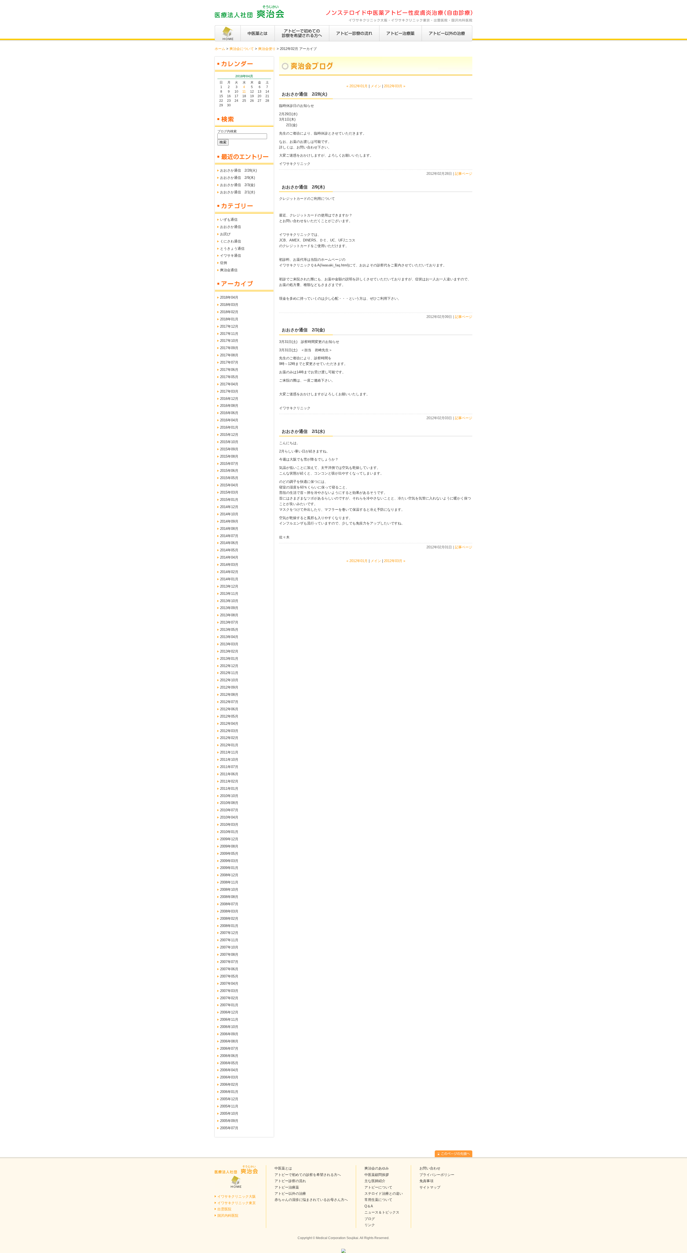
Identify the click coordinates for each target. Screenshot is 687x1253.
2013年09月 (229, 608)
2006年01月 (229, 1092)
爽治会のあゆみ (376, 1168)
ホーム (220, 49)
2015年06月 (229, 471)
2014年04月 (229, 557)
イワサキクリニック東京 (236, 1203)
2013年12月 (229, 586)
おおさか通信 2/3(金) (237, 185)
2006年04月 (229, 1070)
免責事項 (426, 1181)
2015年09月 (229, 449)
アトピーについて (378, 1187)
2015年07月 (229, 464)
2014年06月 (229, 543)
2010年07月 (229, 810)
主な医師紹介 (374, 1181)
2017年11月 (229, 334)
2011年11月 (229, 752)
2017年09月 (229, 348)
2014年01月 (229, 579)
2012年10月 (229, 680)
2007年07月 (229, 962)
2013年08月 (229, 615)
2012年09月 (229, 687)
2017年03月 (229, 391)
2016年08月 (229, 406)
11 (244, 91)
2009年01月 (229, 868)
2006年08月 (229, 1041)
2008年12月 (229, 875)
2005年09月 (229, 1121)
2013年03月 (229, 644)
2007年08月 (229, 955)
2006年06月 (229, 1056)
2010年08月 (229, 803)
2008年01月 (229, 926)
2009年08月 (229, 846)
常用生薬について (378, 1200)
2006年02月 (229, 1084)
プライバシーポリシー (436, 1175)
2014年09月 (229, 521)
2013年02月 (229, 651)
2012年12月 (229, 666)
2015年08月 (229, 456)
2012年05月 (229, 716)
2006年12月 (229, 1012)
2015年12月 (229, 435)
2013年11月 (229, 594)
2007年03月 (229, 991)
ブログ (369, 1219)
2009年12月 (229, 839)
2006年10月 (229, 1027)
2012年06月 (229, 709)
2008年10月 (229, 890)
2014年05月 (229, 550)
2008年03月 (229, 911)
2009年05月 (229, 854)
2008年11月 (229, 882)
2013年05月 (229, 630)
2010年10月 (229, 796)
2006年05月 (229, 1063)
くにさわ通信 (230, 241)
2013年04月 (229, 637)
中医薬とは (283, 1168)
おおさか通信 (230, 227)
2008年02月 (229, 919)
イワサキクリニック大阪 (236, 1196)
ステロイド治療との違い (383, 1194)
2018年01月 (229, 319)
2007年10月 (229, 947)
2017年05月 (229, 377)
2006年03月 (229, 1077)
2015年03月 (229, 492)
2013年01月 (229, 659)
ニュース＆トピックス (381, 1212)
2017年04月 (229, 384)
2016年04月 (229, 420)
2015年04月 (229, 485)
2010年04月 (229, 817)
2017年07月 (229, 362)
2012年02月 (229, 738)
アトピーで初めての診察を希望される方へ (308, 1175)
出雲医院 (224, 1209)
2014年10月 (229, 514)
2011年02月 (229, 781)
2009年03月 (229, 861)
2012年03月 (229, 731)
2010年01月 (229, 832)
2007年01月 (229, 1005)
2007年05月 (229, 976)
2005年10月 (229, 1113)
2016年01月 (229, 427)
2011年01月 (229, 789)
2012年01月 (229, 745)
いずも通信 (228, 220)
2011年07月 (229, 767)
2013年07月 (229, 622)
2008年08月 (229, 897)
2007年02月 (229, 998)
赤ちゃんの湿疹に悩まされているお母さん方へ (311, 1200)
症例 (223, 263)
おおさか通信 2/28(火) (238, 170)
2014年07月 (229, 536)
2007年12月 (229, 933)
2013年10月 (229, 601)
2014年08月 (229, 529)
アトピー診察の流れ (290, 1181)
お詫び (225, 234)
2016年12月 (229, 399)
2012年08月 (229, 695)
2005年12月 (229, 1099)
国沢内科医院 (227, 1216)
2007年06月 (229, 969)
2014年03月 (229, 565)
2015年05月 (229, 478)
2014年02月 (229, 572)
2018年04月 (229, 297)
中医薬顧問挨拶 (376, 1175)
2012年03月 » (394, 86)
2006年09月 (229, 1034)
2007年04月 (229, 984)
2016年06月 (229, 413)
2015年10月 (229, 442)
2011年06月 (229, 774)
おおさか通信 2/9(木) (237, 178)
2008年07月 (229, 904)
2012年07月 (229, 702)
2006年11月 (229, 1019)
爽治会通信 (228, 270)
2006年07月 (229, 1048)
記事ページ (463, 174)
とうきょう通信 (232, 249)
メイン (376, 86)
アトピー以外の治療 (290, 1194)
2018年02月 (229, 312)
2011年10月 (229, 760)
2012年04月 (229, 724)
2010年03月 (229, 825)
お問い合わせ (429, 1168)
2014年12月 (229, 507)
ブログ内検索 (227, 131)
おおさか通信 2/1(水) (237, 192)
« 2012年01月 (357, 86)
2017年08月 (229, 355)
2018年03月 (229, 305)
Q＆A (368, 1206)
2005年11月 (229, 1106)
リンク (369, 1225)
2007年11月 (229, 940)
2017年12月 (229, 326)
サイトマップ (429, 1187)
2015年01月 (229, 500)
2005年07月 (229, 1128)
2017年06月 (229, 370)
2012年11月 (229, 673)
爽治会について (241, 49)
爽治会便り (267, 49)
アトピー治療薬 (287, 1187)
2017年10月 (229, 341)
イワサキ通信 (230, 256)
